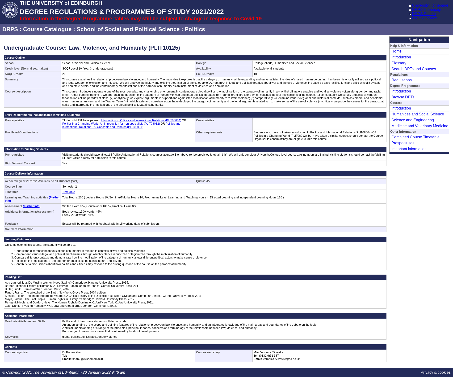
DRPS (10, 29)
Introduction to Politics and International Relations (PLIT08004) (141, 120)
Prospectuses (402, 143)
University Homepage (430, 5)
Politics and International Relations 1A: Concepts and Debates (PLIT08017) (121, 125)
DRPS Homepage (427, 10)
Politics (195, 29)
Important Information (409, 149)
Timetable (68, 192)
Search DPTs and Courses (413, 69)
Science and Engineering (412, 120)
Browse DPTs (402, 97)
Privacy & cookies (436, 372)
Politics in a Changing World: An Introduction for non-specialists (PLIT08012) (111, 123)
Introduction (401, 57)
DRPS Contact (424, 18)
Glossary (398, 63)
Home (396, 51)
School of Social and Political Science (128, 29)
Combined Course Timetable (415, 137)
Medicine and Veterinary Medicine (419, 126)
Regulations (401, 80)
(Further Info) (31, 206)
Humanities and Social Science (417, 114)
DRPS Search (424, 14)
